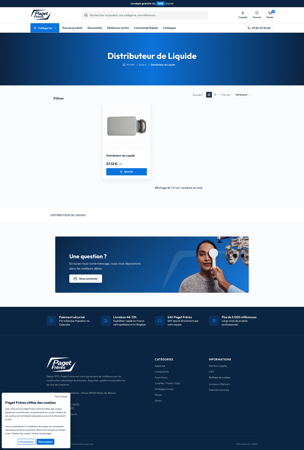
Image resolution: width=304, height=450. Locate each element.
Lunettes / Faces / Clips (167, 383)
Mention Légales (218, 365)
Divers (158, 400)
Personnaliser (27, 441)
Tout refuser (61, 396)
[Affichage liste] (215, 95)
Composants (162, 371)
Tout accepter (45, 441)
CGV (211, 371)
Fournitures (161, 377)
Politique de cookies (219, 377)
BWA (255, 444)
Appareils (160, 365)
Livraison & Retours (219, 384)
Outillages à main (164, 389)
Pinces (158, 394)
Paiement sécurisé (219, 389)
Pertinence (244, 94)
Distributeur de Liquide (120, 155)
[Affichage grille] (209, 95)
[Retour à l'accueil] (40, 18)
